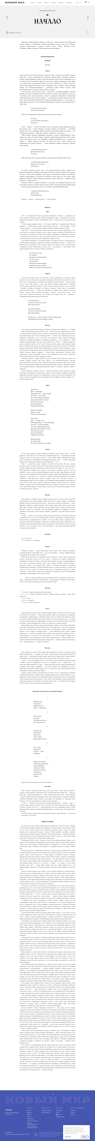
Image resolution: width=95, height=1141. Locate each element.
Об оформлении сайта (32, 1121)
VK (58, 1112)
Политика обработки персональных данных (32, 1127)
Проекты (29, 1114)
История (29, 1110)
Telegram (60, 1110)
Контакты (72, 1114)
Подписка (61, 2)
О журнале (33, 2)
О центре (72, 1112)
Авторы (40, 2)
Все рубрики (69, 2)
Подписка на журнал (46, 1110)
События (29, 1116)
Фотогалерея (30, 1118)
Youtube (60, 1114)
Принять (84, 1136)
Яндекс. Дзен (61, 1116)
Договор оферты (45, 1112)
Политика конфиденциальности (32, 1123)
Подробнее (68, 1136)
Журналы (46, 2)
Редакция (53, 2)
